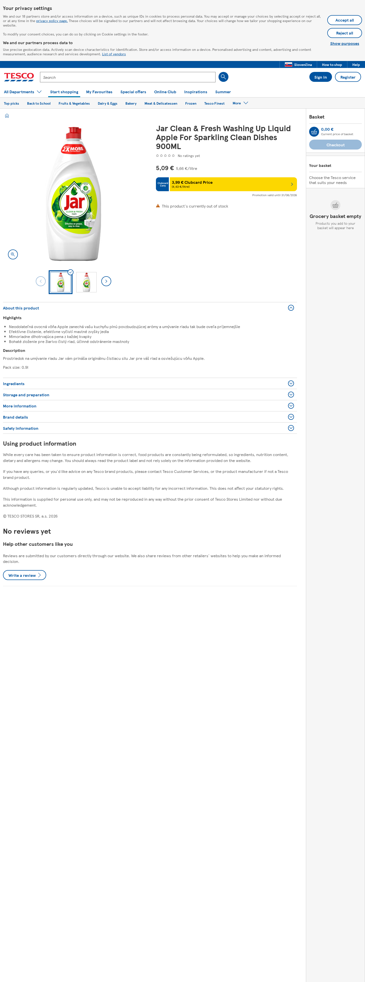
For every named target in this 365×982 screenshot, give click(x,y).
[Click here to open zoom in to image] (13, 254)
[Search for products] (223, 77)
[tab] (61, 282)
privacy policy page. (52, 20)
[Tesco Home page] (19, 77)
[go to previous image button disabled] (41, 281)
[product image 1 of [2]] (73, 193)
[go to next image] (106, 281)
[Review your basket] (314, 132)
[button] (298, 64)
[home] (7, 116)
